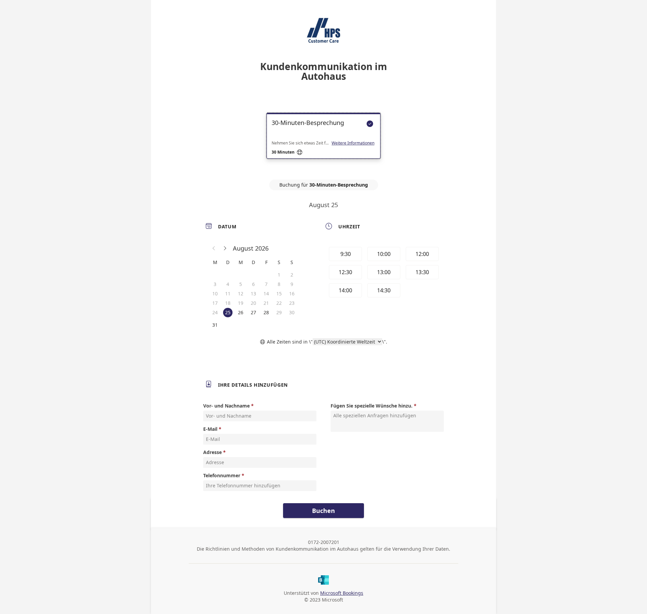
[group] (383, 273)
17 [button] (215, 303)
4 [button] (227, 284)
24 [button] (215, 312)
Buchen (323, 511)
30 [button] (292, 312)
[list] (323, 142)
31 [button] (215, 325)
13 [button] (253, 293)
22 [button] (279, 303)
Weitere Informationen (353, 143)
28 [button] (266, 312)
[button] (214, 248)
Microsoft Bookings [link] (341, 593)
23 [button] (292, 303)
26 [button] (240, 312)
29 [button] (279, 312)
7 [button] (266, 284)
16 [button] (292, 293)
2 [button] (291, 274)
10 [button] (215, 293)
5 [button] (240, 284)
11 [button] (227, 293)
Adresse (212, 452)
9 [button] (291, 284)
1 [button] (279, 274)
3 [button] (215, 284)
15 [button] (279, 293)
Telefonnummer (221, 475)
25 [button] (227, 312)
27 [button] (253, 312)
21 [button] (266, 303)
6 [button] (253, 284)
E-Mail (210, 429)
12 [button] (240, 293)
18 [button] (227, 303)
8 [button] (279, 284)
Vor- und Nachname (226, 405)
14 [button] (266, 293)
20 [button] (253, 303)
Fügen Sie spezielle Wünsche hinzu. (371, 405)
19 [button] (240, 303)
